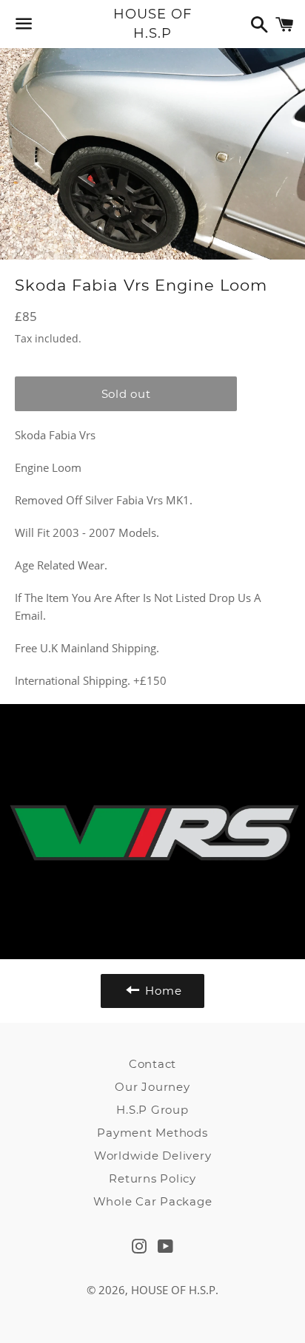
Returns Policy (152, 1178)
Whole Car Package (152, 1201)
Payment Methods (152, 1133)
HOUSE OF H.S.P (152, 23)
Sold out (126, 394)
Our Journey (152, 1087)
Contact (152, 1064)
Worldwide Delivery (153, 1156)
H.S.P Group (152, 1110)
